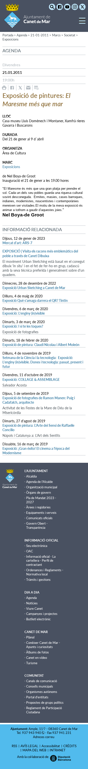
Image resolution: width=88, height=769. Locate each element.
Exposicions (10, 39)
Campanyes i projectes (41, 614)
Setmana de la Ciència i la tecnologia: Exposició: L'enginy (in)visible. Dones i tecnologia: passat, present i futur (42, 362)
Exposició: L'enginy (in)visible (23, 313)
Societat (69, 35)
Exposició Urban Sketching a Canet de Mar (33, 288)
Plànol (30, 637)
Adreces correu (44, 737)
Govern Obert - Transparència (37, 525)
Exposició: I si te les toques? (22, 326)
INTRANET (58, 750)
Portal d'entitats (37, 697)
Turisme (31, 663)
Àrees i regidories (38, 507)
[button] (82, 23)
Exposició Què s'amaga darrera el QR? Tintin (35, 300)
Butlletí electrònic (38, 619)
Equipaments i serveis (41, 513)
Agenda (31, 598)
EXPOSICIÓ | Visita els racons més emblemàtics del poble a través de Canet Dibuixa (40, 253)
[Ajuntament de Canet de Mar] (27, 25)
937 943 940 (31, 733)
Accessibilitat (51, 746)
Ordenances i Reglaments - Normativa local (44, 572)
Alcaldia (31, 476)
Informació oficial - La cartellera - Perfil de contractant (40, 561)
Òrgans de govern (38, 492)
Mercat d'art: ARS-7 (17, 243)
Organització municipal (41, 487)
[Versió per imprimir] (4, 88)
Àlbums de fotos (37, 652)
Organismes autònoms (41, 692)
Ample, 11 (36, 729)
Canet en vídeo (36, 658)
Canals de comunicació (41, 681)
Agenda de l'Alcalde (39, 482)
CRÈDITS (70, 746)
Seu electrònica (36, 546)
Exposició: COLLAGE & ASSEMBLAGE (31, 379)
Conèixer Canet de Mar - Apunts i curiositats (43, 645)
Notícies (32, 603)
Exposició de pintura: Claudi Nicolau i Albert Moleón (40, 345)
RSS (14, 746)
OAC (29, 551)
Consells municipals (39, 686)
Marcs (56, 35)
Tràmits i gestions (38, 580)
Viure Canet (34, 608)
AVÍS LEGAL (29, 746)
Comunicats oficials (39, 518)
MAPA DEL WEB (34, 750)
